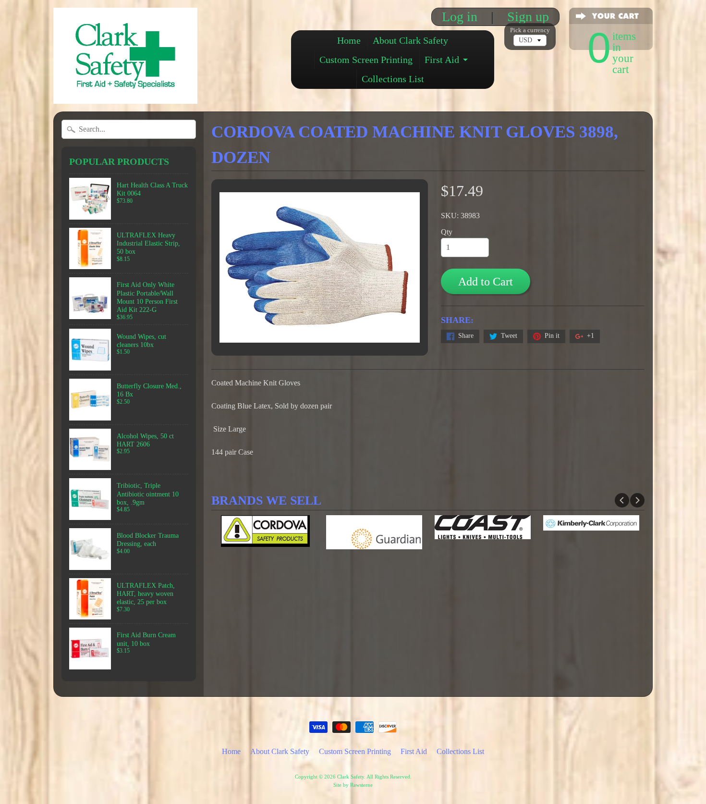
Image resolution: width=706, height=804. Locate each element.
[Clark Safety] (125, 90)
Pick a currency (530, 30)
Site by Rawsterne (353, 785)
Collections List (393, 79)
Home (349, 40)
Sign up (528, 17)
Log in (459, 17)
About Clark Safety (410, 40)
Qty (446, 232)
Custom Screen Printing (366, 59)
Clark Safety (350, 776)
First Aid (442, 59)
